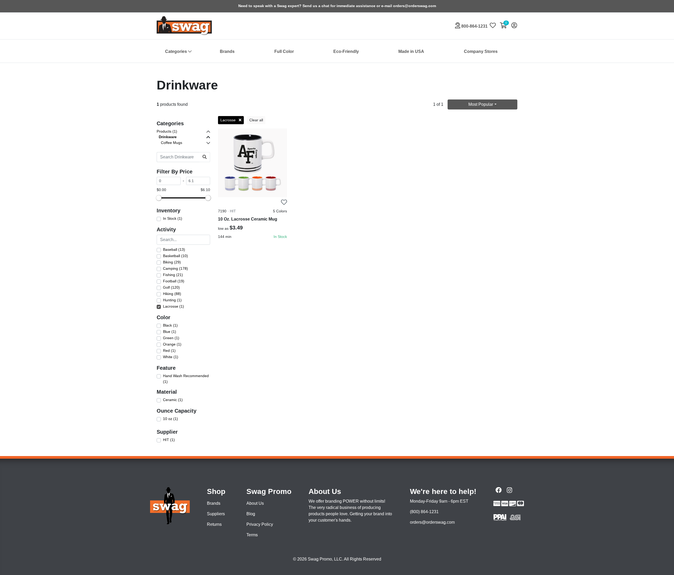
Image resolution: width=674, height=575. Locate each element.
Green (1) (171, 338)
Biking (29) (172, 262)
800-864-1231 (474, 26)
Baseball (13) (174, 249)
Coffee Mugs (171, 143)
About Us (255, 503)
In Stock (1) (172, 218)
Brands (227, 51)
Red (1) (169, 350)
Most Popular (480, 104)
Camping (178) (175, 268)
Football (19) (173, 281)
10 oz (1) (170, 419)
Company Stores (481, 51)
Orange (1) (172, 344)
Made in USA (411, 51)
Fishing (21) (173, 275)
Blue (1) (169, 331)
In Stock (280, 236)
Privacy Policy (259, 524)
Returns (214, 524)
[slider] (158, 198)
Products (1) (167, 131)
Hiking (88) (172, 294)
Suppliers (216, 514)
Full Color (284, 51)
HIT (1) (169, 440)
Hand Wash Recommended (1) (186, 379)
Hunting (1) (172, 300)
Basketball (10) (175, 256)
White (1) (170, 357)
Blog (250, 514)
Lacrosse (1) (173, 306)
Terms (252, 535)
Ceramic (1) (173, 400)
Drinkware (168, 137)
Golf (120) (171, 287)
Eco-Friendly (346, 51)
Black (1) (170, 325)
